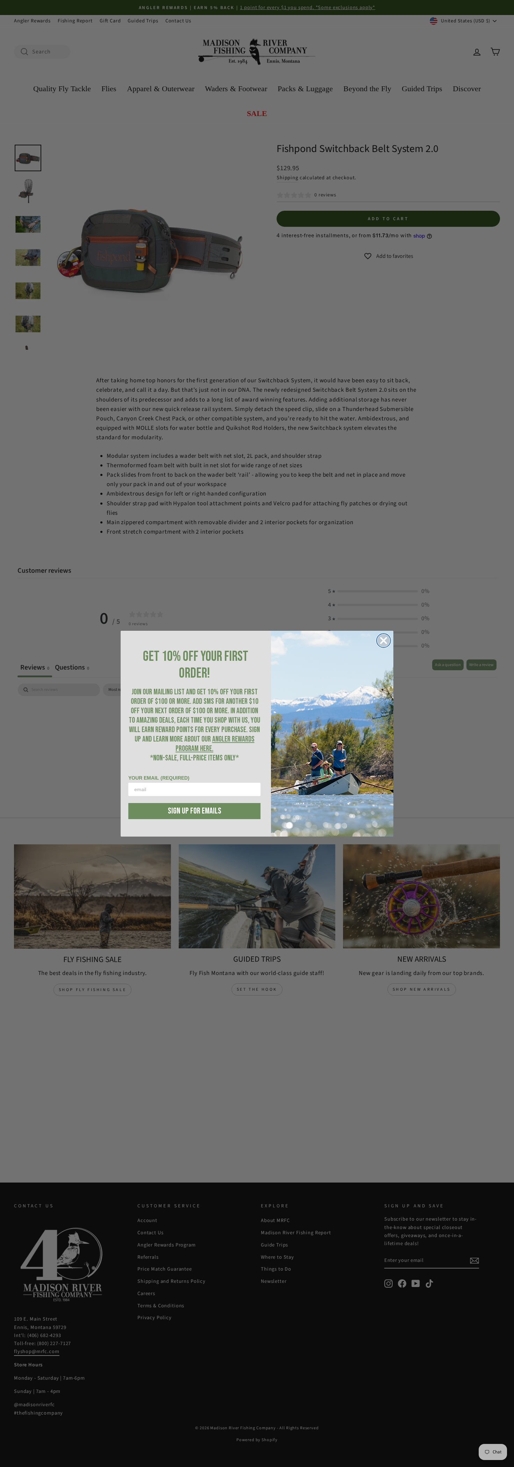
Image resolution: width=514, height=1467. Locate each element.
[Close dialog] (384, 641)
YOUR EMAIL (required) (159, 778)
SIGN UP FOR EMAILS (194, 811)
